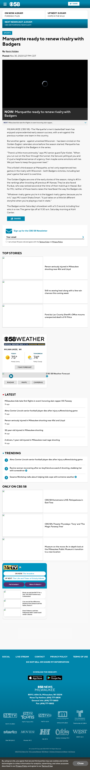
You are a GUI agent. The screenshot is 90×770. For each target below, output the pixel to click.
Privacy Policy (57, 242)
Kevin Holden (12, 51)
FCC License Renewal (35, 752)
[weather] (7, 357)
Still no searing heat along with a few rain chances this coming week (63, 292)
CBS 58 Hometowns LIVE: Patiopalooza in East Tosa (64, 501)
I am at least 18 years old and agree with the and (35, 242)
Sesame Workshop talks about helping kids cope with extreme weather (42, 477)
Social (6, 657)
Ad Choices (71, 752)
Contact (40, 657)
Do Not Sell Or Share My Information (47, 662)
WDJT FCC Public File (21, 752)
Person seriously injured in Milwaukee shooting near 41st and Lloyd (62, 268)
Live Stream (22, 657)
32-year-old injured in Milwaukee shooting (24, 430)
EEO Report (45, 752)
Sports (7, 33)
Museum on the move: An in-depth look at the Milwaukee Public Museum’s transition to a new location (64, 549)
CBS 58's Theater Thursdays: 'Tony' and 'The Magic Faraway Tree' (65, 525)
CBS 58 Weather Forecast (58, 373)
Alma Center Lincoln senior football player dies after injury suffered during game (41, 410)
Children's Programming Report (58, 752)
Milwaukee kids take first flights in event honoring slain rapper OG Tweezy (38, 401)
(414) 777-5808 (53, 697)
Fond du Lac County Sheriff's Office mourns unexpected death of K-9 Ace (65, 316)
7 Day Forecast (25, 367)
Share (75, 4)
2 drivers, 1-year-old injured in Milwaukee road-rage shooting (32, 440)
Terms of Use (44, 242)
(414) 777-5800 (51, 700)
